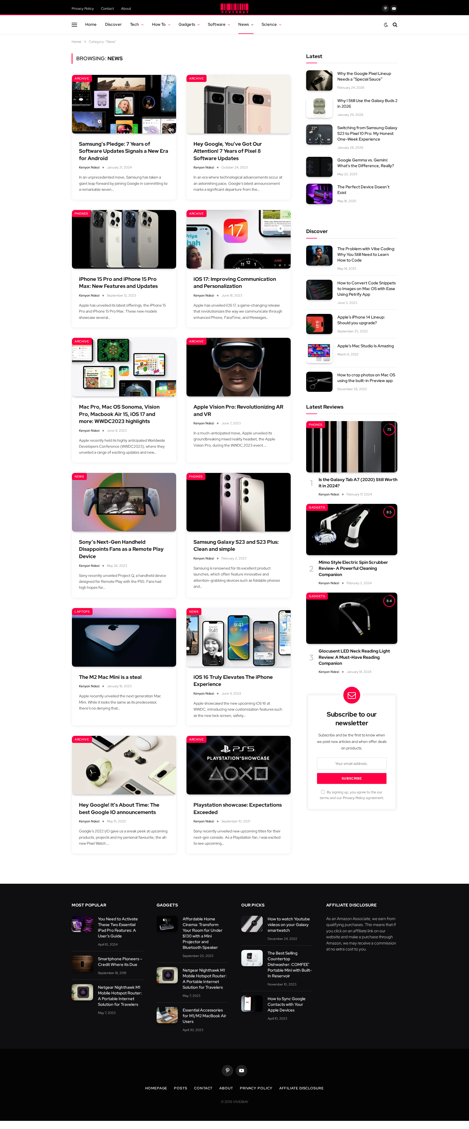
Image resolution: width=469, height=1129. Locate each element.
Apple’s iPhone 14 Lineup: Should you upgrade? (361, 320)
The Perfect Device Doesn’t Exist (363, 189)
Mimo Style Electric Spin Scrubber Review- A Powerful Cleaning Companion (353, 568)
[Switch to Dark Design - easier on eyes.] (386, 25)
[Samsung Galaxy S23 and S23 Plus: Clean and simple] (238, 502)
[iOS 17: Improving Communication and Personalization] (238, 239)
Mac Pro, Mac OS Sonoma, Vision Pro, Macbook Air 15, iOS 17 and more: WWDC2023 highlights (119, 414)
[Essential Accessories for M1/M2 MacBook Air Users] (167, 1015)
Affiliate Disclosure (301, 1088)
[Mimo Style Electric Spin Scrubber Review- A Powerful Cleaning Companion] (351, 529)
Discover (113, 24)
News (243, 24)
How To (159, 24)
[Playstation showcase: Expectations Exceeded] (238, 765)
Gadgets (187, 24)
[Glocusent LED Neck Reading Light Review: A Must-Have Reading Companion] (351, 618)
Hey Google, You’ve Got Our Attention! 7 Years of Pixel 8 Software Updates (228, 151)
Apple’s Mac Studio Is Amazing (365, 346)
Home (91, 24)
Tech (134, 24)
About (126, 8)
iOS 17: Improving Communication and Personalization (235, 283)
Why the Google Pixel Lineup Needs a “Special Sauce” (364, 76)
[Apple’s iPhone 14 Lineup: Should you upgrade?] (319, 324)
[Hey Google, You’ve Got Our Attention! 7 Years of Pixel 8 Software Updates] (238, 104)
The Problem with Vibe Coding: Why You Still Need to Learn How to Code (366, 254)
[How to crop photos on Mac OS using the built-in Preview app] (319, 382)
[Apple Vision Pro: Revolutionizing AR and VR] (238, 367)
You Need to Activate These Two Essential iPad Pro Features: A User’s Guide (118, 927)
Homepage (156, 1088)
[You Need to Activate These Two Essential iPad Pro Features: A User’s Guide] (82, 924)
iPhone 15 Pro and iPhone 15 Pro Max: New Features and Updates (118, 283)
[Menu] (74, 24)
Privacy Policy (83, 8)
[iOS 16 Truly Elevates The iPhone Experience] (238, 637)
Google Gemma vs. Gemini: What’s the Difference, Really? (365, 162)
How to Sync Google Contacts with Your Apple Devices (287, 1004)
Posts (180, 1088)
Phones (81, 213)
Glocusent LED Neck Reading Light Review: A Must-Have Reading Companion (354, 657)
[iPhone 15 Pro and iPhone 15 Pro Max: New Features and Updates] (124, 239)
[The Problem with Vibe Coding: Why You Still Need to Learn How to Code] (319, 256)
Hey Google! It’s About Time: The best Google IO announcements (119, 809)
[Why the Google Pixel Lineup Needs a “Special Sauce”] (319, 80)
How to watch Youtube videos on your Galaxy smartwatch (289, 924)
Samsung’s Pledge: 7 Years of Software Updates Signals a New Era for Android (123, 151)
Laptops (82, 611)
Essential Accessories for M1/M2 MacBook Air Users (204, 1015)
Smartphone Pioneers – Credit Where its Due (120, 961)
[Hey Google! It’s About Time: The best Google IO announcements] (124, 765)
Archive (82, 78)
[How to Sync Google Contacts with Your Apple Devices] (252, 1004)
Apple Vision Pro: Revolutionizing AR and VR (238, 410)
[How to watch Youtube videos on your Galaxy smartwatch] (252, 924)
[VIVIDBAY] (234, 8)
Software (217, 24)
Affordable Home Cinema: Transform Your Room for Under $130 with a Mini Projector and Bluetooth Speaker (203, 933)
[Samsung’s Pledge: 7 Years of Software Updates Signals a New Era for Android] (124, 104)
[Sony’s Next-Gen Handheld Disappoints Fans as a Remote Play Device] (124, 502)
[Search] (394, 24)
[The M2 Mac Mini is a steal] (124, 637)
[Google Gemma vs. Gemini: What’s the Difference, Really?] (319, 167)
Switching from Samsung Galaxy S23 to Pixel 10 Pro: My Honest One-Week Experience (367, 133)
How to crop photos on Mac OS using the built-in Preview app (366, 377)
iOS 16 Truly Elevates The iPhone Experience (233, 681)
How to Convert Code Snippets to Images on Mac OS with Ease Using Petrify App (366, 288)
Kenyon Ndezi (89, 167)
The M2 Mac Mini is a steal (110, 677)
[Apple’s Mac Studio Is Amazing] (319, 353)
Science (269, 24)
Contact (107, 8)
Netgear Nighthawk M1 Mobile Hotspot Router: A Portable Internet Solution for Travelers (120, 996)
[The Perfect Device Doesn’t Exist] (319, 194)
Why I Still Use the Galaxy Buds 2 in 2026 (367, 103)
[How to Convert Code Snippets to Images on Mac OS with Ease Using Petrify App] (319, 290)
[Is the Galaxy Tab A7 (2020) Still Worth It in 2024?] (351, 446)
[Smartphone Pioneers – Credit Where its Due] (82, 964)
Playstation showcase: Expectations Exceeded (238, 809)
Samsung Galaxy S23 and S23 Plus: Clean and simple (236, 546)
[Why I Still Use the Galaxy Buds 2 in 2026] (319, 107)
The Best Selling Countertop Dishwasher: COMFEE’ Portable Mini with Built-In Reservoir (290, 964)
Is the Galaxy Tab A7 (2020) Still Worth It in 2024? (358, 482)
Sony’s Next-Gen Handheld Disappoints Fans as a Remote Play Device (121, 549)
